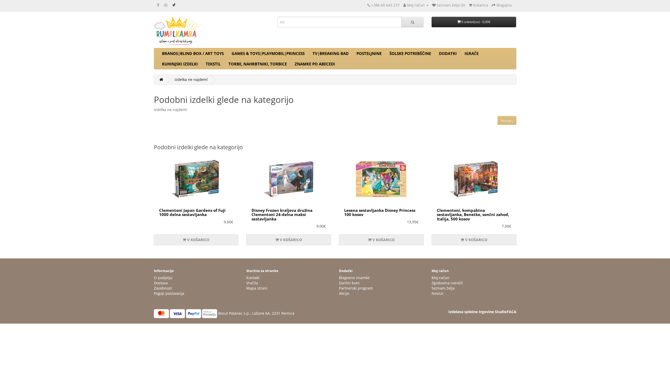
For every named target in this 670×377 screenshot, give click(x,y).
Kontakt (253, 277)
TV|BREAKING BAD (330, 53)
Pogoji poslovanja (169, 293)
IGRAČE (472, 53)
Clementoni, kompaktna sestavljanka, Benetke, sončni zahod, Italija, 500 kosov (473, 214)
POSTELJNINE (369, 53)
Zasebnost (163, 288)
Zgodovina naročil (447, 282)
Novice (437, 293)
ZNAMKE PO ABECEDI (315, 63)
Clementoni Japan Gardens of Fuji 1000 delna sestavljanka (192, 212)
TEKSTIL (213, 63)
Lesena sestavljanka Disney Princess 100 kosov (379, 212)
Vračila (252, 282)
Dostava (161, 282)
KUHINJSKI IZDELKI (180, 63)
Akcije (344, 293)
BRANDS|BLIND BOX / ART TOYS (193, 53)
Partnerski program (356, 288)
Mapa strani (256, 288)
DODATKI (448, 53)
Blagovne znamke (354, 277)
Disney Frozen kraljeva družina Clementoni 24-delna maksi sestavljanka (282, 214)
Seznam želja (443, 288)
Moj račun (440, 277)
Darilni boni (349, 282)
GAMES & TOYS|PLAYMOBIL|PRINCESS (268, 53)
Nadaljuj (507, 120)
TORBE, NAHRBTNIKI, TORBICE (257, 63)
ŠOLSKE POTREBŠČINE (410, 53)
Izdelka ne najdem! (191, 79)
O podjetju (163, 277)
